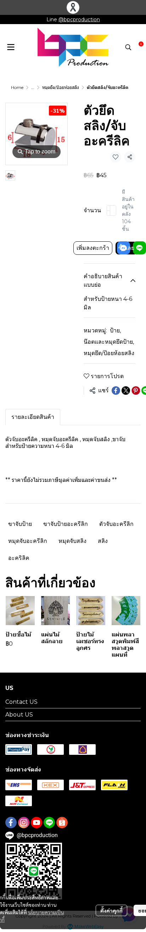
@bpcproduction (79, 19)
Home (17, 87)
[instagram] (23, 822)
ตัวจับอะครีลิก (116, 524)
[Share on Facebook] (116, 390)
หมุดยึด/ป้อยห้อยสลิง (60, 87)
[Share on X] (126, 390)
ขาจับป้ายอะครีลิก (65, 524)
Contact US (21, 701)
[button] (128, 47)
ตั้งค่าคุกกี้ (111, 910)
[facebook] (11, 822)
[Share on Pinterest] (135, 390)
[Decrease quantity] (108, 210)
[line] (49, 822)
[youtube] (36, 822)
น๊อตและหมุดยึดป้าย (109, 341)
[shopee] (62, 822)
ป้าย (115, 330)
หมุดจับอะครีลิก (27, 541)
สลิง (103, 541)
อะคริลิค (18, 558)
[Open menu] (11, 47)
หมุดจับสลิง (72, 541)
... (32, 87)
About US (19, 714)
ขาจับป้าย (20, 524)
